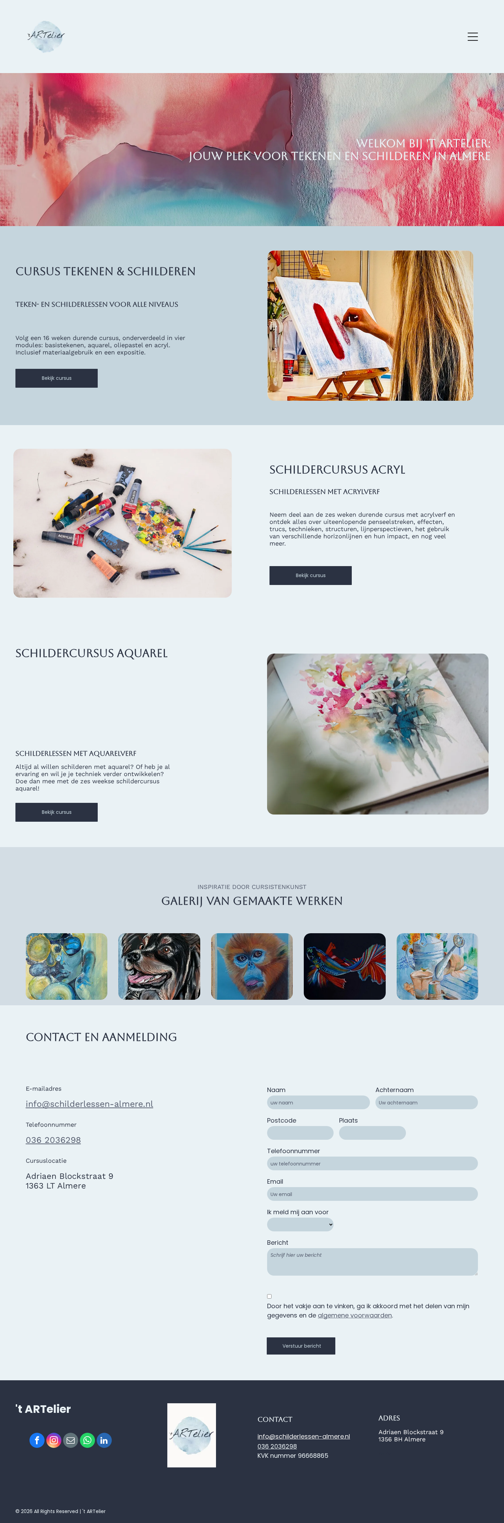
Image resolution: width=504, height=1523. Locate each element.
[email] (70, 1441)
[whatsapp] (87, 1441)
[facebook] (37, 1441)
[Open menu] (473, 37)
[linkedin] (104, 1441)
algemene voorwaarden (355, 1315)
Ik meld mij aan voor (298, 1212)
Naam (276, 1090)
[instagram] (53, 1441)
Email (275, 1181)
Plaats (348, 1120)
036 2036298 (53, 1140)
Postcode (281, 1120)
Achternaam (394, 1090)
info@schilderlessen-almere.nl (89, 1104)
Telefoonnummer (293, 1151)
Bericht (277, 1242)
